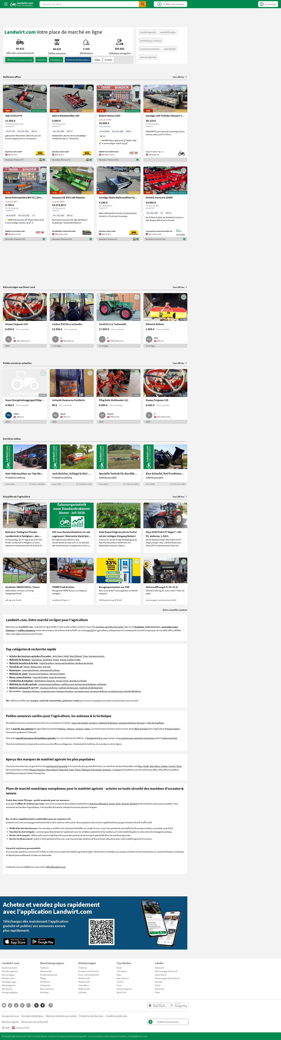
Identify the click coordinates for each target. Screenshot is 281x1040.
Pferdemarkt (83, 981)
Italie (118, 803)
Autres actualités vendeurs (175, 609)
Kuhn (71, 769)
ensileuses (101, 684)
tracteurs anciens (96, 656)
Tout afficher (178, 76)
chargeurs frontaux (31, 691)
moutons (79, 728)
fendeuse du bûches (84, 663)
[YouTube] (4, 1005)
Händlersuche (8, 978)
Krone (77, 769)
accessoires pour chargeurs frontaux (57, 691)
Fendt (66, 656)
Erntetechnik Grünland (88, 971)
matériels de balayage (68, 687)
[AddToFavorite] (43, 88)
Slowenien (159, 988)
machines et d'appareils (56, 766)
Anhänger (44, 992)
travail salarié (173, 728)
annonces (41, 59)
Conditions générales (116, 1016)
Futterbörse (83, 985)
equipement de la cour (97, 738)
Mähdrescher (46, 971)
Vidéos (97, 59)
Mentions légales (10, 1021)
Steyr (140, 766)
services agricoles (148, 57)
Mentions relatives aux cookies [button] (61, 1016)
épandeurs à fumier (78, 680)
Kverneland (96, 769)
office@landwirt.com (55, 866)
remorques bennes (30, 670)
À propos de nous (10, 1016)
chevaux (70, 728)
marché (89, 630)
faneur (56, 659)
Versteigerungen (9, 981)
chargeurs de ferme (48, 687)
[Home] (21, 4)
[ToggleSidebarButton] (6, 4)
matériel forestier (168, 32)
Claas (85, 656)
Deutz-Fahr (121, 992)
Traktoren (44, 967)
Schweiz (158, 981)
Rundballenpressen (49, 974)
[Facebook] (16, 1005)
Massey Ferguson (37, 769)
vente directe (169, 48)
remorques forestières (64, 663)
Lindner (164, 766)
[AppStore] (15, 941)
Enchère (108, 59)
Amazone (106, 769)
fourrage (140, 722)
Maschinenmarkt (9, 967)
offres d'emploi (141, 728)
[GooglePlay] (43, 941)
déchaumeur (36, 666)
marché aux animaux (149, 48)
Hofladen (82, 992)
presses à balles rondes (70, 659)
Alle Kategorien (9, 985)
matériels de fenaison (108, 722)
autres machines (169, 738)
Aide (7, 1027)
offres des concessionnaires (19, 59)
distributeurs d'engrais (44, 680)
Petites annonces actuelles (17, 363)
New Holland (76, 656)
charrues (47, 666)
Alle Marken (7, 988)
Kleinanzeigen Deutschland (167, 978)
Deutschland (160, 974)
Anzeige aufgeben (10, 992)
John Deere (57, 656)
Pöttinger (86, 769)
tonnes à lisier (62, 680)
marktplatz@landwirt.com (137, 1036)
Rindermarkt (84, 978)
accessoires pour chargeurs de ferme (90, 691)
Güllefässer (45, 981)
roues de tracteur (40, 677)
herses (26, 666)
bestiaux (62, 728)
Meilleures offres (12, 76)
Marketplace (56, 59)
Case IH (171, 766)
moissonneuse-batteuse (49, 684)
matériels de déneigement (91, 687)
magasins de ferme (127, 722)
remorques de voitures (50, 670)
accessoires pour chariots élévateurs (124, 691)
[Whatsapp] (28, 1005)
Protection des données (91, 1016)
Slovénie (134, 803)
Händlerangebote (10, 971)
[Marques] (42, 1005)
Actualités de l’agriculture (16, 496)
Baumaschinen (47, 988)
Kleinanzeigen (8, 974)
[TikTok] (22, 1005)
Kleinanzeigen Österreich (166, 971)
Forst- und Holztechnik (88, 974)
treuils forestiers (46, 663)
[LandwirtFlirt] (50, 1005)
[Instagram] (10, 1005)
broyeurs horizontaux (38, 673)
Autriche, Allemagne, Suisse (102, 803)
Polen (157, 992)
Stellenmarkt (84, 988)
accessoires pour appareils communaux (136, 738)
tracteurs (93, 722)
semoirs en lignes (57, 673)
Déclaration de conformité (34, 1021)
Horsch (117, 769)
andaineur (47, 659)
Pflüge (43, 978)
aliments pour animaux (150, 40)
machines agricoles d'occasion (110, 626)
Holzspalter (45, 985)
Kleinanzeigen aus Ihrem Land (19, 287)
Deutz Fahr (63, 769)
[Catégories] (36, 1005)
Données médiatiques (32, 1016)
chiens (87, 728)
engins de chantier (80, 722)
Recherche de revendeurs (78, 59)
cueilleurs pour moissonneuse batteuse (78, 684)
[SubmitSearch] (142, 4)
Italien (158, 985)
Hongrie (125, 803)
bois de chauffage (156, 722)
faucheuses (37, 659)
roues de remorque (57, 677)
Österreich (159, 967)
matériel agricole (148, 32)
